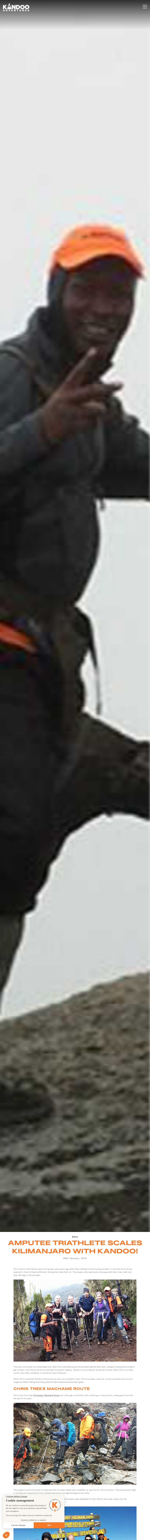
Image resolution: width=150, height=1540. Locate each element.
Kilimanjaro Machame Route (46, 1395)
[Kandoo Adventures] (16, 7)
